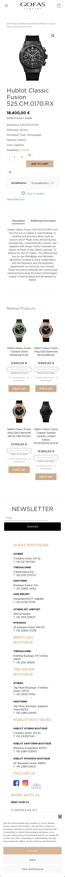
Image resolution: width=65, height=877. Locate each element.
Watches (26, 23)
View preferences (33, 869)
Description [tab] (18, 220)
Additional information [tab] (43, 220)
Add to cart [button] (19, 388)
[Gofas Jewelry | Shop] (32, 6)
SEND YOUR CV (20, 802)
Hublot (35, 23)
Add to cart (39, 164)
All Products (13, 23)
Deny (32, 859)
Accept (32, 850)
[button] (60, 816)
